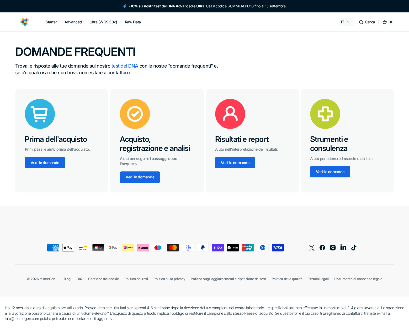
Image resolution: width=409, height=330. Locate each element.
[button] (367, 22)
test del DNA (125, 66)
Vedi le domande (45, 162)
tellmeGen (47, 279)
